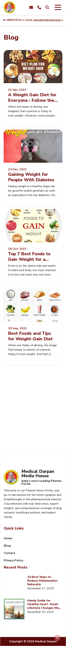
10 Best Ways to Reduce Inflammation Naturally (42, 580)
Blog (7, 546)
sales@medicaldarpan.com (47, 20)
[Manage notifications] (57, 638)
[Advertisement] (33, 413)
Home (8, 538)
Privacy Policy (13, 560)
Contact (9, 553)
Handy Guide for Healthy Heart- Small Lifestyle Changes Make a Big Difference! (44, 604)
